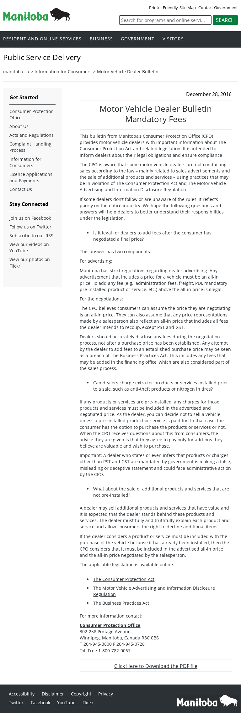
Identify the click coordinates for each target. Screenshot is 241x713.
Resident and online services (42, 39)
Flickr (88, 702)
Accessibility (22, 694)
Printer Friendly (163, 7)
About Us (19, 126)
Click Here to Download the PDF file (155, 666)
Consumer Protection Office (31, 114)
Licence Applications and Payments (30, 177)
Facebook (40, 702)
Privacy (105, 694)
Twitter (16, 702)
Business (101, 39)
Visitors (173, 39)
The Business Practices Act (121, 603)
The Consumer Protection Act (123, 579)
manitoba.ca (16, 71)
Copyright (81, 694)
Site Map (187, 7)
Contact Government (218, 7)
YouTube (66, 702)
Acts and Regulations (31, 135)
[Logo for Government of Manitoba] (36, 18)
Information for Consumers (63, 71)
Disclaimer (53, 694)
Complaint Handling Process (30, 147)
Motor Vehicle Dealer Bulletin (127, 71)
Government (137, 39)
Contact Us (20, 189)
